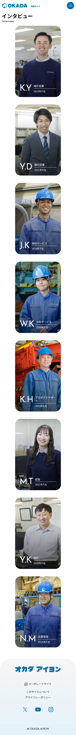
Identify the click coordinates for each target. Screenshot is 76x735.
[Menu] (70, 5)
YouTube (38, 709)
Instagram (51, 709)
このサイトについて (38, 692)
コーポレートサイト (40, 684)
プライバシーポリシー (38, 697)
